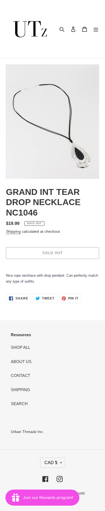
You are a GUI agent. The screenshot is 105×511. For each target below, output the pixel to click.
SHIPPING (20, 389)
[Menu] (96, 29)
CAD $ (50, 462)
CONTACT (20, 375)
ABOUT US (21, 361)
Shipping (13, 231)
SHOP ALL (20, 347)
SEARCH (19, 403)
